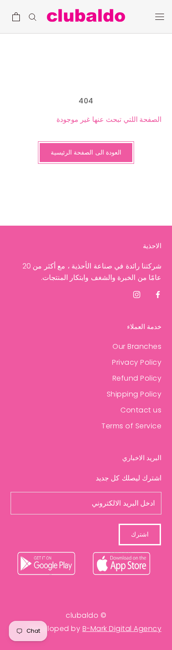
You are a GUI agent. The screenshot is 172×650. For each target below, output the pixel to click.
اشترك (140, 534)
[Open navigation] (159, 16)
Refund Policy (136, 378)
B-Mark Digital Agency (122, 629)
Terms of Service (131, 426)
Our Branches (136, 346)
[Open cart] (16, 16)
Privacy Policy (136, 362)
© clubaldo (86, 615)
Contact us (140, 410)
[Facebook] (157, 294)
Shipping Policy (134, 394)
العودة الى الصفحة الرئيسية (86, 152)
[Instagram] (136, 294)
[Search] (33, 16)
